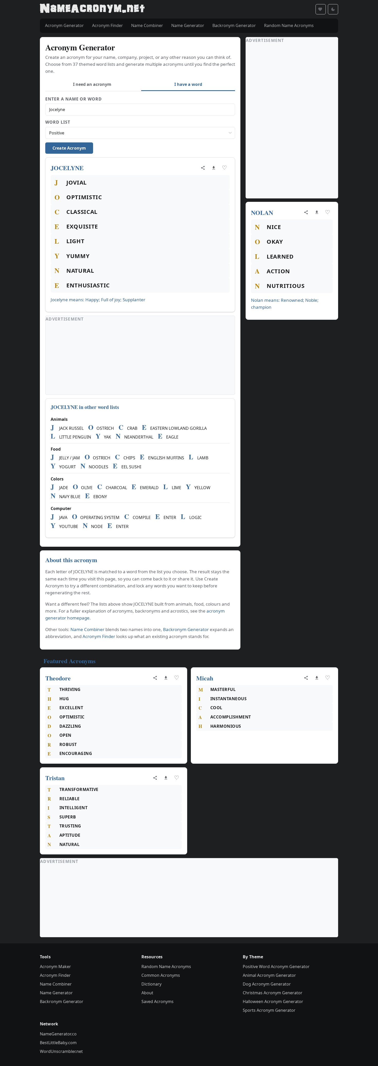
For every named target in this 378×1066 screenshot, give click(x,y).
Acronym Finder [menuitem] (107, 25)
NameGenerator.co (58, 1034)
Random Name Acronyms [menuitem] (289, 25)
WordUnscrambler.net (61, 1051)
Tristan (55, 777)
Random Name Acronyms (166, 966)
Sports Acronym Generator (269, 1010)
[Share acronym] (203, 168)
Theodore (58, 677)
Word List (57, 122)
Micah (204, 677)
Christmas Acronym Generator (272, 993)
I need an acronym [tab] (92, 84)
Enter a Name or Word (73, 99)
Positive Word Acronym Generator (276, 966)
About (147, 993)
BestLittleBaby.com (58, 1042)
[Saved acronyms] (321, 9)
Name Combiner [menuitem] (147, 25)
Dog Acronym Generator (267, 984)
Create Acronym (69, 148)
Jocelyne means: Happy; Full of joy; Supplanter (98, 300)
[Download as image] (214, 168)
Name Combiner (87, 629)
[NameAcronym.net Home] (92, 9)
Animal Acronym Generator (269, 975)
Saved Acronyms (157, 1001)
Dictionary (151, 984)
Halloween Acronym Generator (273, 1001)
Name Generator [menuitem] (187, 25)
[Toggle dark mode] (333, 9)
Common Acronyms (160, 975)
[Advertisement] (140, 359)
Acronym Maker (55, 966)
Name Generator (56, 993)
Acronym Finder (99, 636)
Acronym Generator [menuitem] (64, 25)
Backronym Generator (186, 629)
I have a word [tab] (188, 84)
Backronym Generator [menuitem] (234, 25)
